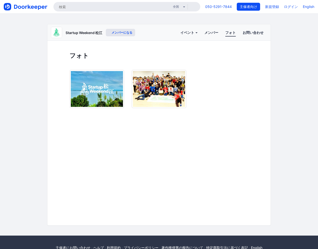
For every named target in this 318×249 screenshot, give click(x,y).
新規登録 (272, 6)
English (308, 6)
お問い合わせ (253, 32)
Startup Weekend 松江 (84, 33)
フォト (230, 32)
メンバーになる (121, 32)
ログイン (291, 6)
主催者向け (248, 6)
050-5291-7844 (218, 6)
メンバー (211, 32)
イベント (187, 32)
